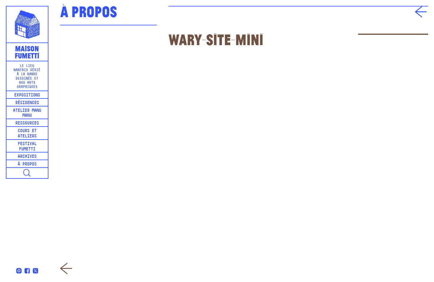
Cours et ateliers (27, 134)
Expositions (27, 95)
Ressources (27, 123)
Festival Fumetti (27, 147)
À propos (27, 164)
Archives (27, 157)
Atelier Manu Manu (27, 113)
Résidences (27, 103)
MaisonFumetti (27, 51)
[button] (27, 173)
